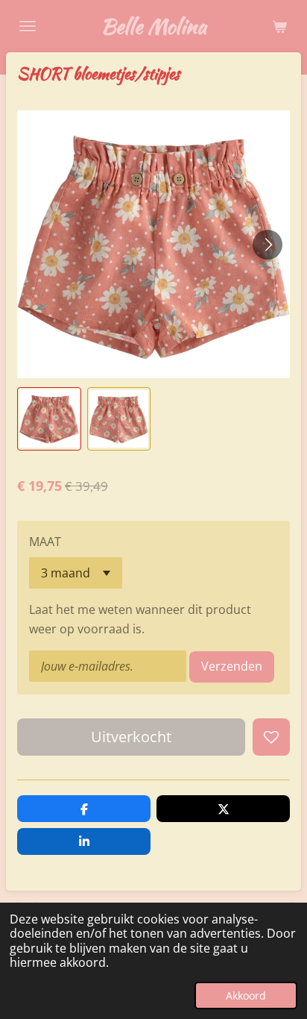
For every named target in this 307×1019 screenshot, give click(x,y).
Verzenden (231, 666)
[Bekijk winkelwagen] (279, 26)
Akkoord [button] (246, 995)
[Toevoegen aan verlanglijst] (271, 737)
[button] (49, 419)
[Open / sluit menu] (27, 26)
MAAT (45, 541)
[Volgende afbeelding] (267, 245)
